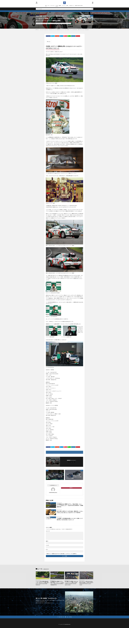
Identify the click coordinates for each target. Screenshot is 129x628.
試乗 (67, 5)
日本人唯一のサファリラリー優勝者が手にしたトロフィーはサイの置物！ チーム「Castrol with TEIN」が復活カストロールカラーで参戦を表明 (68, 29)
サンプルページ (39, 621)
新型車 (60, 5)
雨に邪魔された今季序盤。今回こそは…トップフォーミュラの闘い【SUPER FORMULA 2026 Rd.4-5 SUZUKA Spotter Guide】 (71, 583)
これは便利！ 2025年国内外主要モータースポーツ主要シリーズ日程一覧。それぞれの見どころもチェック (69, 519)
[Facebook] (48, 36)
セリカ (65, 23)
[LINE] (69, 36)
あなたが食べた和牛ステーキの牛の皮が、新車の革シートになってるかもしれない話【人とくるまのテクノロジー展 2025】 (70, 512)
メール (47, 545)
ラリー (69, 23)
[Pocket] (65, 36)
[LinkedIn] (73, 36)
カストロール (62, 23)
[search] (92, 9)
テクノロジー (52, 5)
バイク (48, 5)
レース (57, 5)
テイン (67, 23)
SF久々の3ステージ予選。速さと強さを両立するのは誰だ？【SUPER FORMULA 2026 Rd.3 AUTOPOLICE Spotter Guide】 (86, 583)
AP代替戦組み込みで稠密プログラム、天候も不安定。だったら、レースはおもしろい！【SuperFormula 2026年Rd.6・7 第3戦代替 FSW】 (70, 505)
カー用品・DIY (71, 5)
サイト (47, 549)
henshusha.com (67, 624)
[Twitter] (53, 36)
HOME (37, 29)
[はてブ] (61, 36)
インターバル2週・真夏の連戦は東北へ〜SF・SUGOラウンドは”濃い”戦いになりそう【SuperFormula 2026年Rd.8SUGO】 (42, 583)
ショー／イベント (53, 517)
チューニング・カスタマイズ (52, 23)
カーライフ (63, 5)
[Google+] (57, 36)
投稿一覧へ (71, 487)
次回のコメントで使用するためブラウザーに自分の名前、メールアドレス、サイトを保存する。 (62, 553)
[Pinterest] (78, 36)
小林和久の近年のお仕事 (78, 5)
